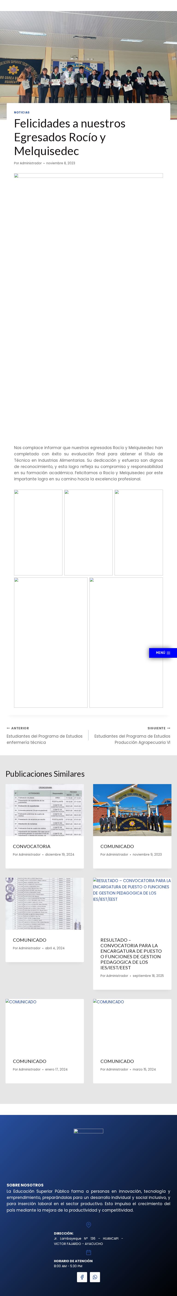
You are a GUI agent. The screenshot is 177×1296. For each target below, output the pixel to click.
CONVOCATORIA (31, 846)
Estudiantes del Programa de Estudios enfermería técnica (45, 735)
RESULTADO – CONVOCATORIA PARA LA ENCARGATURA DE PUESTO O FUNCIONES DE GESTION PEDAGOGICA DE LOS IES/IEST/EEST (131, 953)
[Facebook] (82, 1277)
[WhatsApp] (95, 1277)
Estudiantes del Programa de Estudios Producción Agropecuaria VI (132, 735)
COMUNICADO (117, 846)
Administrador (31, 163)
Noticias (22, 112)
